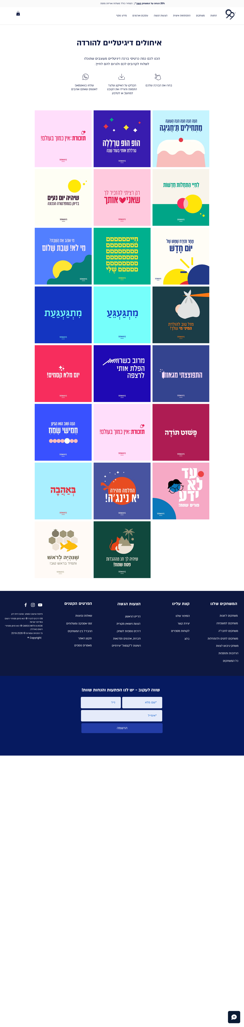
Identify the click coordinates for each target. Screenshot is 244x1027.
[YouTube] (40, 604)
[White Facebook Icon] (25, 604)
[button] (18, 13)
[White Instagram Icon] (32, 604)
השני (138, 3)
